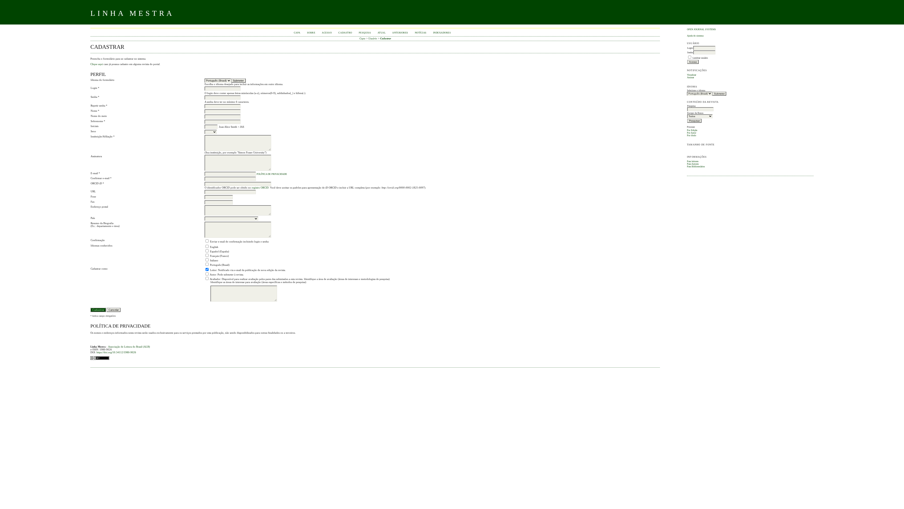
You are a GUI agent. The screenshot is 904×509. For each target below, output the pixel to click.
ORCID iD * (97, 183)
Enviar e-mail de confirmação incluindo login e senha (239, 241)
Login (690, 48)
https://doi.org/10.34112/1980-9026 (116, 352)
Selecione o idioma (696, 90)
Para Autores (693, 164)
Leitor (213, 270)
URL (93, 191)
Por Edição (692, 130)
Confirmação (98, 240)
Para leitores (692, 161)
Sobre (311, 32)
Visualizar (691, 75)
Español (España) (219, 251)
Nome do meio (99, 116)
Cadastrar (385, 38)
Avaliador (215, 279)
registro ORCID (260, 187)
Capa (297, 32)
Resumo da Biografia (102, 223)
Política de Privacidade (272, 174)
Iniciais (94, 126)
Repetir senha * (99, 105)
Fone (93, 196)
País (93, 218)
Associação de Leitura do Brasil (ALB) (129, 346)
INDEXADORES (442, 32)
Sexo (93, 131)
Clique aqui (96, 64)
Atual (382, 32)
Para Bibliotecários (696, 166)
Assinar (690, 77)
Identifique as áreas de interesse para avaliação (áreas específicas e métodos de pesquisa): (258, 282)
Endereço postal (99, 206)
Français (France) (219, 255)
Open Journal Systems (701, 29)
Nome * (95, 110)
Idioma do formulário (102, 79)
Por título (691, 135)
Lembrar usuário (700, 58)
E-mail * (95, 173)
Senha (690, 52)
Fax (93, 201)
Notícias (421, 32)
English (214, 247)
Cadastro (345, 32)
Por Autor (691, 132)
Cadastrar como (99, 268)
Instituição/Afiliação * (103, 136)
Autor (213, 274)
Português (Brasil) (220, 264)
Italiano (214, 260)
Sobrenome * (98, 121)
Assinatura (96, 156)
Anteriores (400, 32)
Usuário (372, 38)
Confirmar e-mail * (101, 178)
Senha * (95, 96)
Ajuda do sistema (695, 35)
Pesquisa (365, 32)
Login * (95, 87)
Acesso (327, 32)
